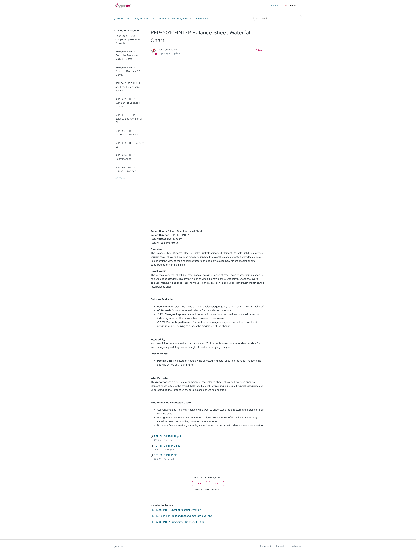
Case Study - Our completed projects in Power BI (127, 39)
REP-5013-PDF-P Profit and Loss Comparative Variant (128, 87)
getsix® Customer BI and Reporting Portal (167, 18)
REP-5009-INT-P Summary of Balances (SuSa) (177, 522)
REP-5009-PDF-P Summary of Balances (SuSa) (127, 103)
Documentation (200, 18)
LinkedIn (281, 546)
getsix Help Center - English (128, 18)
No (216, 483)
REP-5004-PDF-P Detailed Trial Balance (127, 132)
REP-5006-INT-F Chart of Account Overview (176, 509)
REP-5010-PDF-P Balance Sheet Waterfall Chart (128, 118)
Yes (199, 483)
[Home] (122, 6)
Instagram (296, 546)
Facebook (265, 546)
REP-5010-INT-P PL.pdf (167, 436)
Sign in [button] (274, 5)
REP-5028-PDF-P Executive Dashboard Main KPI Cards (127, 55)
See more (119, 178)
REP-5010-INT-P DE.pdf (167, 455)
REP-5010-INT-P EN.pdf (167, 445)
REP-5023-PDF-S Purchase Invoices (125, 169)
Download (168, 440)
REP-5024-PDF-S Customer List (125, 157)
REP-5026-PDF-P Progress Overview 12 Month (127, 71)
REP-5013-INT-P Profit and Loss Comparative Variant (181, 515)
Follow (259, 50)
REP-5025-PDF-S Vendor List (129, 144)
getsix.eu (119, 546)
